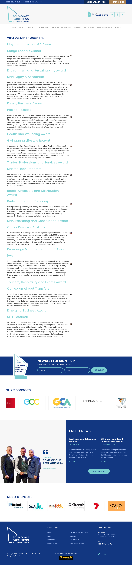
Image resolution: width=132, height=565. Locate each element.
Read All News (99, 471)
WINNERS (73, 536)
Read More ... (74, 462)
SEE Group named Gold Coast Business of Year (112, 440)
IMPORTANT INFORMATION (79, 532)
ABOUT (49, 536)
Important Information (61, 27)
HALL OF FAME (74, 540)
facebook (117, 14)
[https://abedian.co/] (72, 401)
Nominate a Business (97, 2)
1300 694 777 (100, 14)
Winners (77, 27)
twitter (112, 14)
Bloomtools (19, 556)
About (21, 27)
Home (14, 27)
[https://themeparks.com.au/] (102, 403)
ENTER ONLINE (52, 544)
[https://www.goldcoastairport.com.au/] (41, 403)
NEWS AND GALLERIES (77, 544)
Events (118, 27)
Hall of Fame (89, 27)
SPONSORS (51, 540)
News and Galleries (104, 27)
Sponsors (31, 27)
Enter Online (118, 2)
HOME (49, 532)
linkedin (122, 14)
